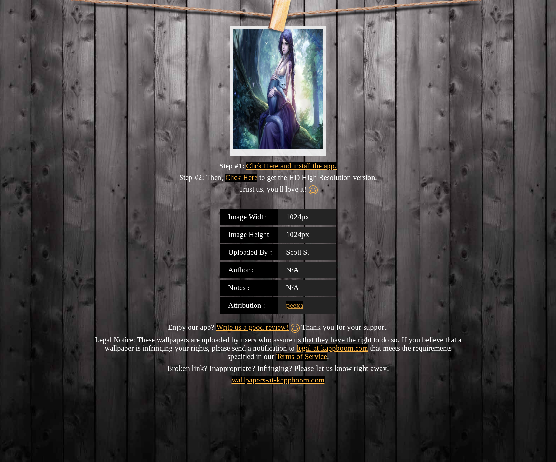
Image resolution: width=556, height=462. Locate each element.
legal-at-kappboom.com (332, 348)
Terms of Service (301, 357)
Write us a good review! (252, 327)
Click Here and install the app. (291, 166)
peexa (294, 305)
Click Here (241, 178)
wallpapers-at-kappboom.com (278, 380)
